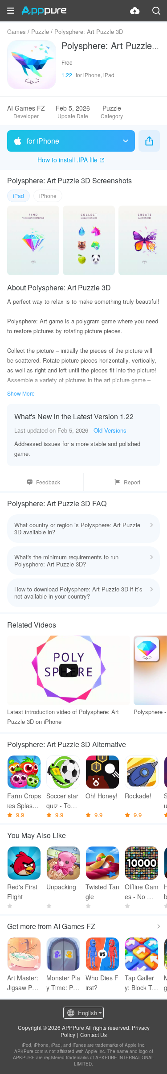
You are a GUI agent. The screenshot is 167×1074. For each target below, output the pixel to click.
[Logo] (43, 10)
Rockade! (138, 795)
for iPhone (43, 141)
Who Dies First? (102, 982)
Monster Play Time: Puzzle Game (63, 982)
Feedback (48, 482)
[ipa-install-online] (135, 10)
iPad (18, 195)
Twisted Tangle (102, 891)
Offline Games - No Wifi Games (142, 891)
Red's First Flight (22, 891)
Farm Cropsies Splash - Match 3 (24, 800)
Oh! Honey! (102, 795)
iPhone (48, 195)
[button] (10, 10)
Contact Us (93, 1034)
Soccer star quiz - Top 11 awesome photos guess (63, 800)
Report (132, 482)
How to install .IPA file (67, 159)
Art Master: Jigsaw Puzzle (23, 982)
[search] (156, 10)
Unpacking (61, 886)
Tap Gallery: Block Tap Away (140, 982)
